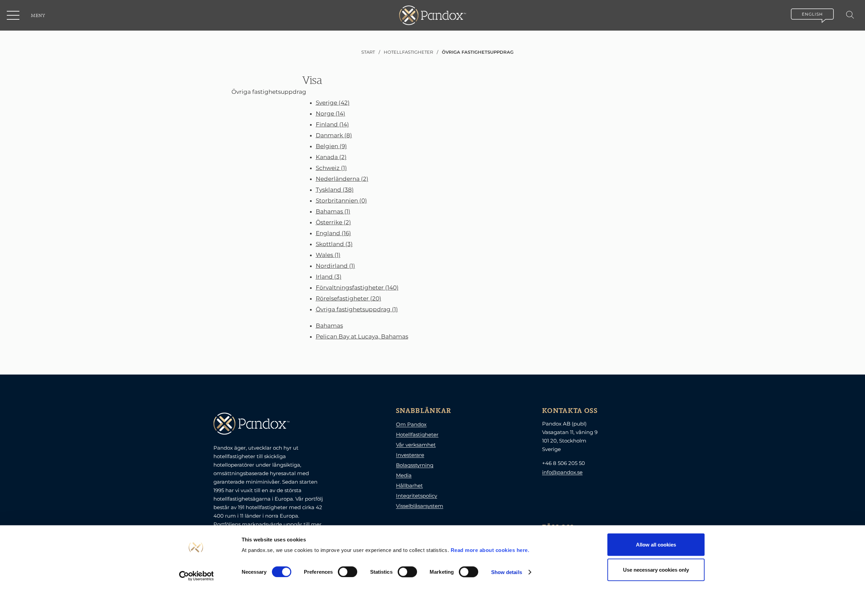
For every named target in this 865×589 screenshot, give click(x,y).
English (812, 14)
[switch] (347, 571)
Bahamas (333, 211)
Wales (328, 255)
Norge (330, 113)
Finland (332, 124)
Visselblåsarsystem (419, 506)
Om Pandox (411, 424)
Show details (506, 572)
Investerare (410, 455)
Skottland (334, 244)
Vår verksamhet (416, 444)
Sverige (333, 102)
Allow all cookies (656, 545)
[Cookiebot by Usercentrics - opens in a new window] (196, 576)
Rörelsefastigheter (348, 298)
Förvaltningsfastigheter (357, 287)
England (333, 233)
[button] (13, 15)
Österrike (333, 222)
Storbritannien (341, 200)
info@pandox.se (562, 472)
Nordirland (335, 265)
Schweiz (331, 167)
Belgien (331, 146)
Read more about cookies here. (490, 550)
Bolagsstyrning (414, 465)
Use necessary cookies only (656, 569)
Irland (329, 276)
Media (404, 475)
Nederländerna (342, 178)
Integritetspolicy (416, 495)
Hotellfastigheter (417, 434)
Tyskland (335, 189)
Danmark (334, 135)
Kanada (331, 157)
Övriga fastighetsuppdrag (357, 309)
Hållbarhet (409, 485)
